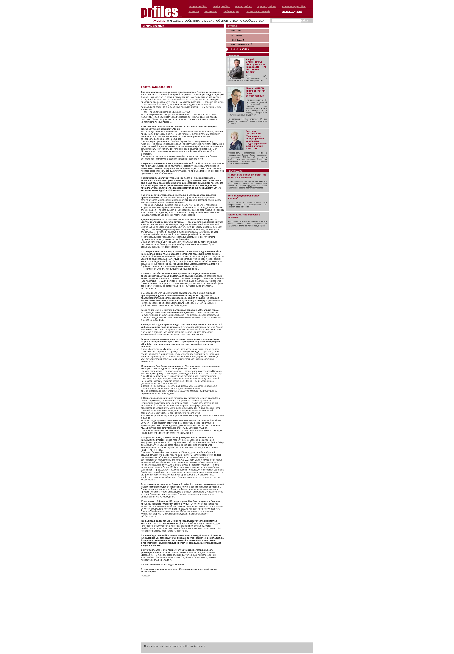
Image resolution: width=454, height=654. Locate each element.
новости (194, 11)
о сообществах (252, 20)
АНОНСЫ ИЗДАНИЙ (240, 49)
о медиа (207, 20)
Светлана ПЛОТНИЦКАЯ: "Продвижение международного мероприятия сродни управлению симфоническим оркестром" (256, 140)
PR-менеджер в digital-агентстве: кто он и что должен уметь (247, 176)
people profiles (198, 6)
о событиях (191, 20)
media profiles (221, 6)
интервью (210, 11)
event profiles (243, 6)
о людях (173, 20)
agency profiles (266, 6)
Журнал (159, 20)
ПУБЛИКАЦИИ (237, 40)
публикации (231, 11)
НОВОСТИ (236, 31)
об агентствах (227, 20)
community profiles (294, 6)
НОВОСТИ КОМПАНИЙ (241, 44)
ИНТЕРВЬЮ (236, 35)
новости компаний (258, 11)
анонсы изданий (292, 11)
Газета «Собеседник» (156, 87)
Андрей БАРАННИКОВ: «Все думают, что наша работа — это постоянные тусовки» (256, 65)
